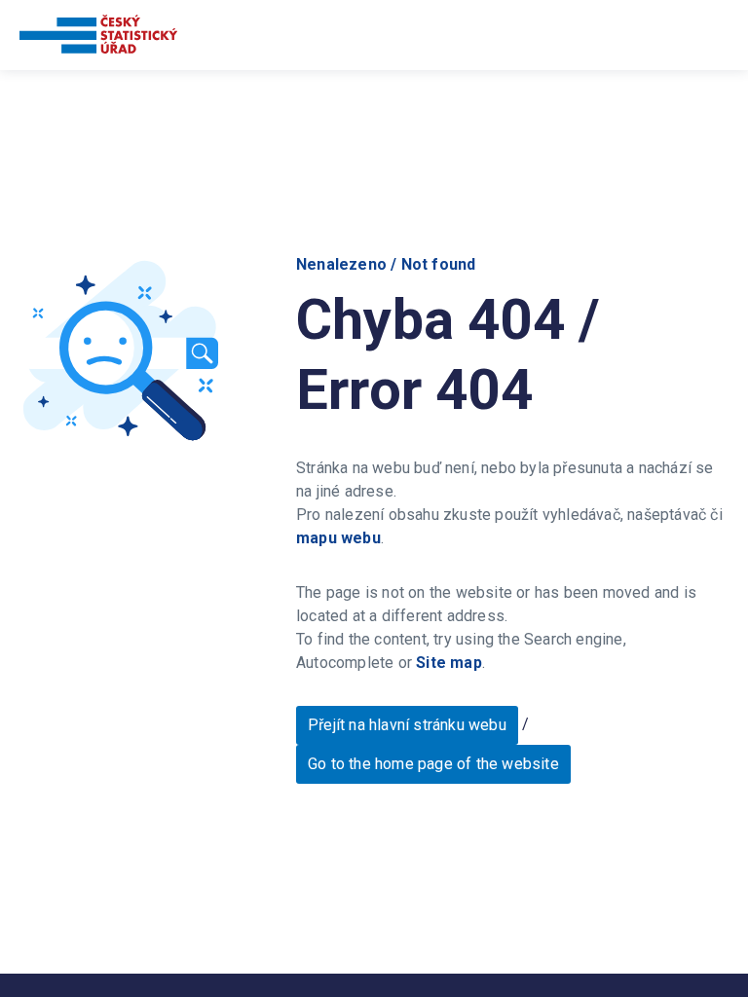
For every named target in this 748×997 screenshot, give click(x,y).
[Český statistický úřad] (98, 37)
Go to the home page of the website (433, 764)
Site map (449, 662)
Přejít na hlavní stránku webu (407, 725)
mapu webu (338, 538)
